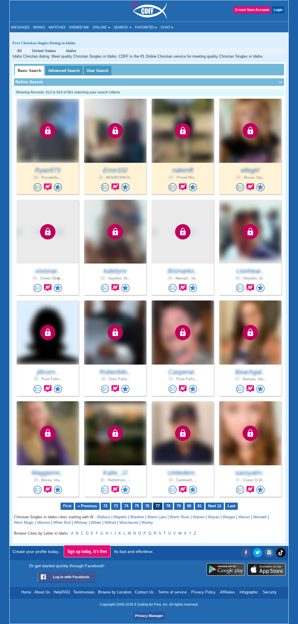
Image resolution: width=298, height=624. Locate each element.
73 (116, 506)
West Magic (24, 522)
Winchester (128, 522)
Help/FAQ (62, 592)
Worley (147, 522)
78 (168, 506)
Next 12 (214, 506)
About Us (42, 592)
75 (137, 506)
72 (105, 506)
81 (200, 506)
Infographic (249, 592)
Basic (29, 70)
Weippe (229, 517)
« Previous (87, 506)
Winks (39, 27)
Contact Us (144, 592)
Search (121, 27)
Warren (199, 517)
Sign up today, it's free (87, 551)
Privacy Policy (203, 592)
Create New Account (252, 10)
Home (26, 592)
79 (179, 506)
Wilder (96, 522)
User (98, 70)
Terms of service (172, 592)
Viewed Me (79, 27)
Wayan (213, 517)
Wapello (120, 517)
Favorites (144, 27)
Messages (20, 27)
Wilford (110, 522)
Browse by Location (114, 592)
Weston (43, 522)
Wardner (137, 517)
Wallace (103, 517)
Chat (165, 27)
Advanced (64, 70)
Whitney (81, 522)
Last (231, 506)
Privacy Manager (149, 616)
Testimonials (84, 592)
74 (126, 506)
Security (270, 592)
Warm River (179, 517)
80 (189, 506)
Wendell (260, 517)
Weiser (244, 517)
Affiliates (227, 592)
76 (147, 506)
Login (278, 10)
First (67, 506)
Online (100, 27)
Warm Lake (156, 517)
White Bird (62, 522)
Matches (57, 27)
